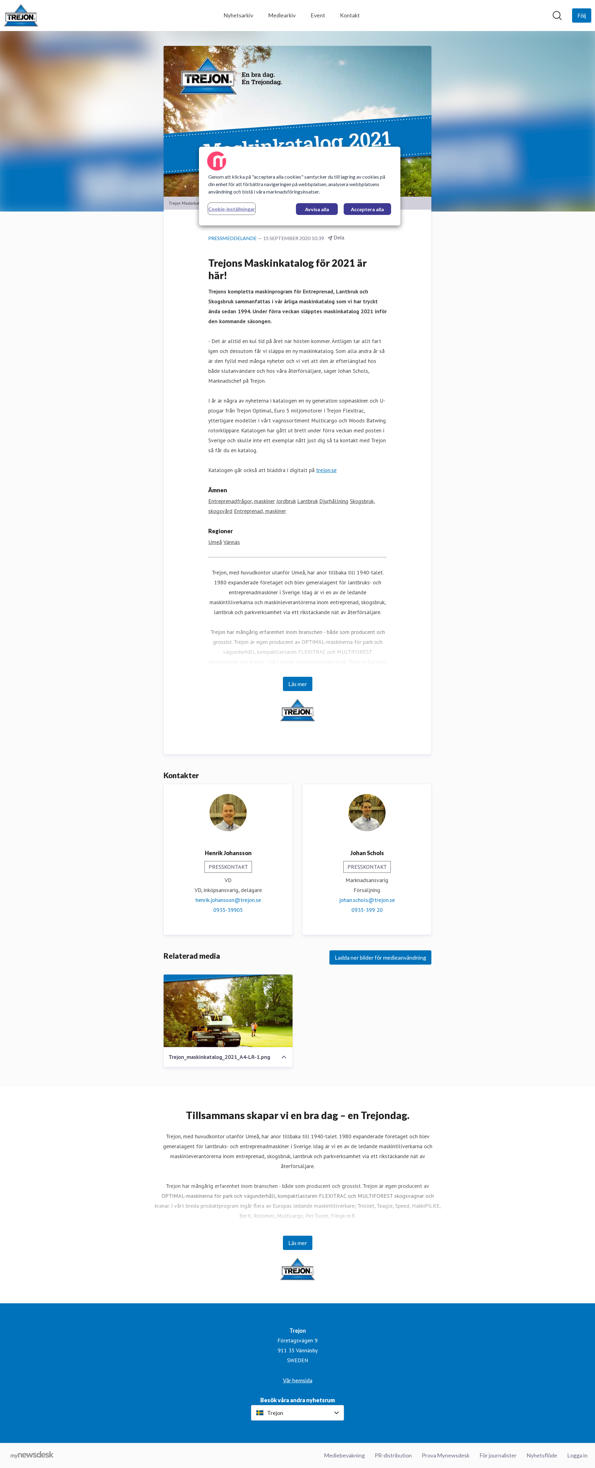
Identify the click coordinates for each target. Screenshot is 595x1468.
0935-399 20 (367, 909)
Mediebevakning (344, 1455)
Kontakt (350, 15)
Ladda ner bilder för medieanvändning (380, 957)
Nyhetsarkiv (238, 15)
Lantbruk (307, 501)
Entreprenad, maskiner (260, 511)
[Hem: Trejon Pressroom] (21, 15)
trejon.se (326, 470)
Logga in (577, 1455)
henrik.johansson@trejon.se (228, 900)
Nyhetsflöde (542, 1455)
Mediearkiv (282, 15)
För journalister (498, 1455)
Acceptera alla (367, 209)
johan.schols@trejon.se (367, 900)
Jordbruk (286, 501)
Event (318, 15)
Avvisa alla (317, 209)
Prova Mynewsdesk (445, 1455)
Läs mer (297, 683)
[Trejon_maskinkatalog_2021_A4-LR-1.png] (228, 1011)
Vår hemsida (297, 1380)
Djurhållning (333, 501)
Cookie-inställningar (231, 209)
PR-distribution (393, 1455)
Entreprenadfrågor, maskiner (241, 501)
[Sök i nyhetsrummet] (557, 15)
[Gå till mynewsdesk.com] (32, 1456)
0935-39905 (228, 909)
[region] (299, 186)
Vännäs (231, 542)
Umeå (215, 542)
